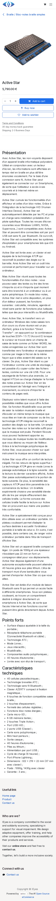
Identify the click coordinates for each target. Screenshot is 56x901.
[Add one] (15, 101)
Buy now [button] (29, 108)
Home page (8, 795)
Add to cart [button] (38, 101)
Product (6, 799)
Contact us (8, 802)
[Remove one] (4, 101)
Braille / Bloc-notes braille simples (25, 14)
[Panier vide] (45, 4)
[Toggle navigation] (51, 4)
